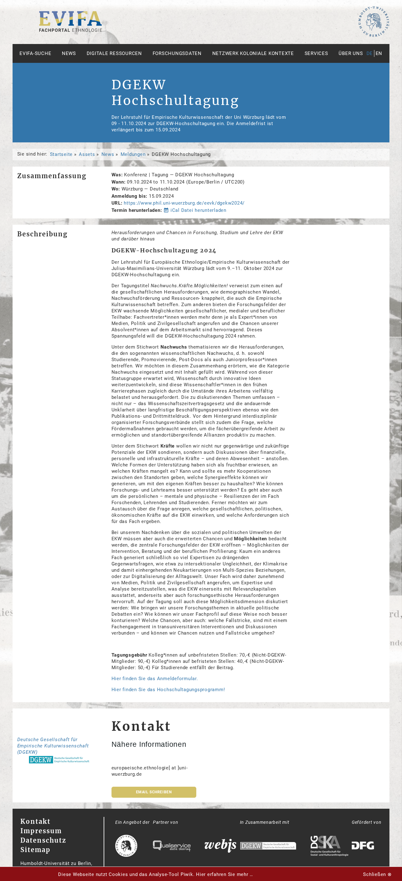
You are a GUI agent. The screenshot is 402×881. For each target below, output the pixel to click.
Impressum (41, 831)
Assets (87, 154)
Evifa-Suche (35, 53)
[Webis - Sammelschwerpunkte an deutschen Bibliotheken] (220, 846)
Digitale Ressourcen (114, 53)
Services (316, 53)
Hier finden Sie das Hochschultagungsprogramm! (168, 689)
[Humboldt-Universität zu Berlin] (373, 35)
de (370, 53)
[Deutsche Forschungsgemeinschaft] (364, 846)
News (69, 53)
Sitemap (35, 850)
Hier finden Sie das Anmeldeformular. (154, 678)
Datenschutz (43, 840)
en (379, 53)
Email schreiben (154, 792)
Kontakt (35, 821)
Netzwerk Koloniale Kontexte (253, 53)
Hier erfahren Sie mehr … (224, 874)
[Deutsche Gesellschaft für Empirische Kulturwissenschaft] (268, 846)
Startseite (61, 154)
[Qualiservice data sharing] (172, 846)
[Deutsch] (70, 30)
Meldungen (133, 154)
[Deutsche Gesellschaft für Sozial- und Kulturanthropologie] (329, 847)
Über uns (351, 53)
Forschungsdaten (177, 53)
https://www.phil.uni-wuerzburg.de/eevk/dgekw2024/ (184, 203)
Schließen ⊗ (377, 874)
